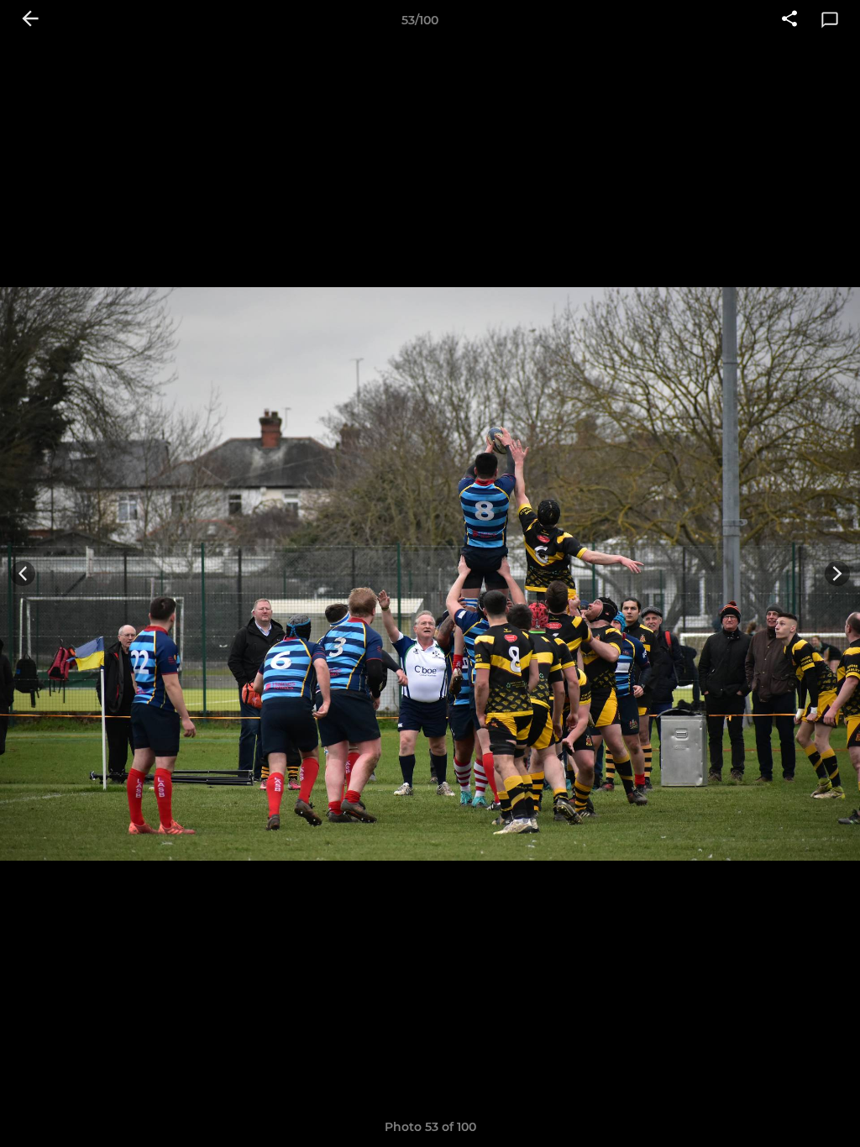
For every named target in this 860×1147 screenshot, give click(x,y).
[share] (789, 20)
